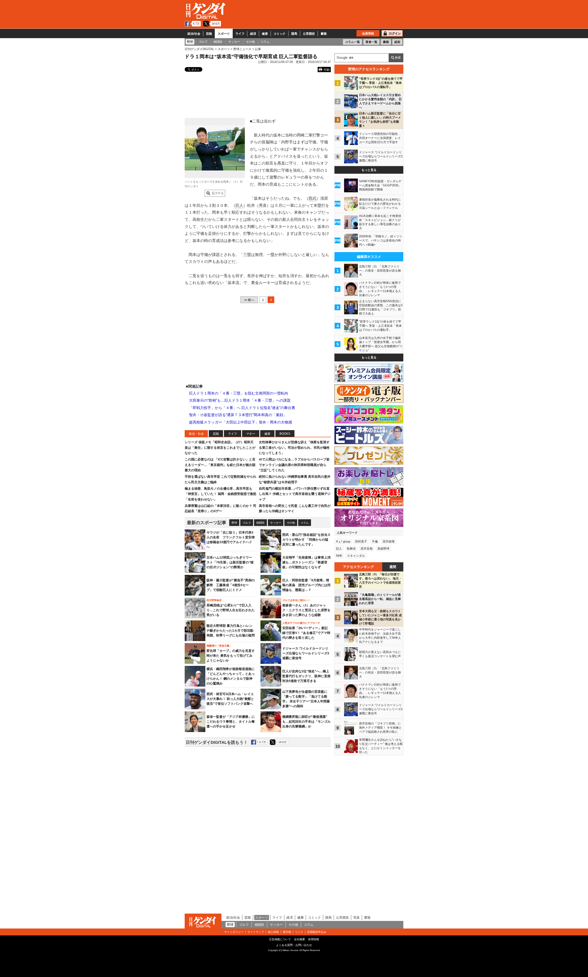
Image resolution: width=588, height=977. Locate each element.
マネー (250, 433)
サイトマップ (255, 932)
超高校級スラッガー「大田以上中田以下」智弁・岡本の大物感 (240, 422)
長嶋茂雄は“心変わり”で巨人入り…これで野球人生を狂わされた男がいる (230, 610)
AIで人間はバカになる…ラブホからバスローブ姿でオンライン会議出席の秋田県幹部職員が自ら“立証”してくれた (294, 464)
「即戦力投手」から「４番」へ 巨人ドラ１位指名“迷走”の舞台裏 (242, 408)
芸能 (209, 33)
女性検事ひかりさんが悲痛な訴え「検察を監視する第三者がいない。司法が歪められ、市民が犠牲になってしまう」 (294, 447)
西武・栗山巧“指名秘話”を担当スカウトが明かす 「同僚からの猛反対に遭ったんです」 (306, 539)
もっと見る (369, 170)
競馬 (294, 33)
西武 (312, 198)
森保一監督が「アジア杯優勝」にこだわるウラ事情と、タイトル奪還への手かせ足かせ (230, 721)
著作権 (287, 932)
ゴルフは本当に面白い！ (296, 600)
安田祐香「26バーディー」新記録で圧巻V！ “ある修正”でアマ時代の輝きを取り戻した (306, 632)
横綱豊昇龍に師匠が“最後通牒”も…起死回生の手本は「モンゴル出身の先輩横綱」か (306, 721)
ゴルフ (247, 522)
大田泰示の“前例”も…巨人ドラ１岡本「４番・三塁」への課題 (240, 400)
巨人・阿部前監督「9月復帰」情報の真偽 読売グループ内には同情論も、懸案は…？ (306, 585)
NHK (339, 555)
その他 (291, 522)
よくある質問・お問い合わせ (294, 945)
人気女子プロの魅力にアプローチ (301, 623)
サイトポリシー (233, 932)
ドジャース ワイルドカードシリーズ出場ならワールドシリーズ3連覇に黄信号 (305, 653)
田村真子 (361, 541)
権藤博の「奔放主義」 (219, 645)
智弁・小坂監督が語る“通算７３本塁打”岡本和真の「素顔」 (238, 415)
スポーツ (224, 33)
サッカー (275, 522)
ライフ (239, 33)
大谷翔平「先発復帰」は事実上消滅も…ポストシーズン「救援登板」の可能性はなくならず (306, 562)
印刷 (327, 69)
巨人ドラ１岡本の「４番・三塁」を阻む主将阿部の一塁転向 (238, 393)
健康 (265, 33)
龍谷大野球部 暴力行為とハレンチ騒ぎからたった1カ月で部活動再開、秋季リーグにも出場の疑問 (230, 630)
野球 (234, 522)
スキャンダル (356, 555)
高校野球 (383, 548)
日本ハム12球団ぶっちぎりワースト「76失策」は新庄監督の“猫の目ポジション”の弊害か (230, 562)
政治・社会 (196, 433)
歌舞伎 (351, 548)
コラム (304, 522)
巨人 (239, 205)
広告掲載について (280, 939)
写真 (356, 917)
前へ (249, 300)
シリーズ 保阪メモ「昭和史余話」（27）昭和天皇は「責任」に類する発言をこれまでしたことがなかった (220, 447)
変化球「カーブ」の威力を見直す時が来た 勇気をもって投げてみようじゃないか (230, 655)
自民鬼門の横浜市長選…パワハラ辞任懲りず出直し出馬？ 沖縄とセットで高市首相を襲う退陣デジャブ (295, 494)
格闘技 (260, 522)
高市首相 (367, 548)
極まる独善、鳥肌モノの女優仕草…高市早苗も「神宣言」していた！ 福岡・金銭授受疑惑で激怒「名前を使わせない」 (220, 494)
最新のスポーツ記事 (206, 522)
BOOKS (285, 433)
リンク (299, 932)
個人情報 (273, 932)
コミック (280, 33)
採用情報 (313, 939)
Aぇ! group (343, 541)
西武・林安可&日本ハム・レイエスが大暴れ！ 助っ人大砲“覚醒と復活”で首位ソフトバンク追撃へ (230, 698)
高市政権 (389, 541)
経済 (253, 33)
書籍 (324, 33)
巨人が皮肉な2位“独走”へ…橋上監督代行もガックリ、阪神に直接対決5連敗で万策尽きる (306, 676)
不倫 (375, 541)
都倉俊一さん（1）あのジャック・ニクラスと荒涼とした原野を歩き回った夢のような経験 (306, 610)
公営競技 (309, 33)
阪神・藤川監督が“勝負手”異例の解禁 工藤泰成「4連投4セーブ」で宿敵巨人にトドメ (230, 585)
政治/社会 (193, 33)
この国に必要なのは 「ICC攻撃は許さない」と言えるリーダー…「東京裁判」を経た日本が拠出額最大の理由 (220, 464)
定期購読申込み (316, 932)
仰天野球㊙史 (214, 600)
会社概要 (299, 939)
